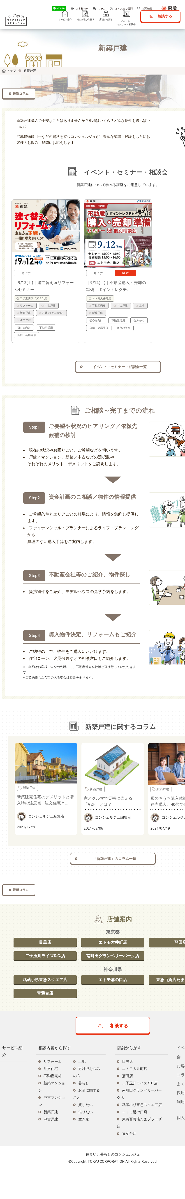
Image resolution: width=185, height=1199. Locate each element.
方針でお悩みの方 (53, 312)
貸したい (85, 1105)
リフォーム (26, 305)
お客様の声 (82, 8)
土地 (141, 305)
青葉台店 (45, 993)
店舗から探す (106, 19)
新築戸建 (25, 312)
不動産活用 (46, 327)
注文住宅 (25, 320)
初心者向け (24, 327)
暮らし (83, 1083)
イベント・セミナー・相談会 (127, 23)
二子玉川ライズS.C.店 (45, 955)
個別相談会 (123, 327)
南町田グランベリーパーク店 (112, 955)
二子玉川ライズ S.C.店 (33, 298)
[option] (46, 271)
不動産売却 (99, 305)
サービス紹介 (65, 19)
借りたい (85, 1112)
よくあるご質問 (124, 8)
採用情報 (147, 8)
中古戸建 (50, 305)
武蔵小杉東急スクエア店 (45, 979)
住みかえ (139, 320)
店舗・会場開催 (26, 335)
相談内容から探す (85, 19)
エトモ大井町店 (101, 298)
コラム (102, 8)
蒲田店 (127, 1076)
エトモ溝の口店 (113, 979)
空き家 (83, 1119)
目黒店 (45, 942)
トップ (11, 70)
